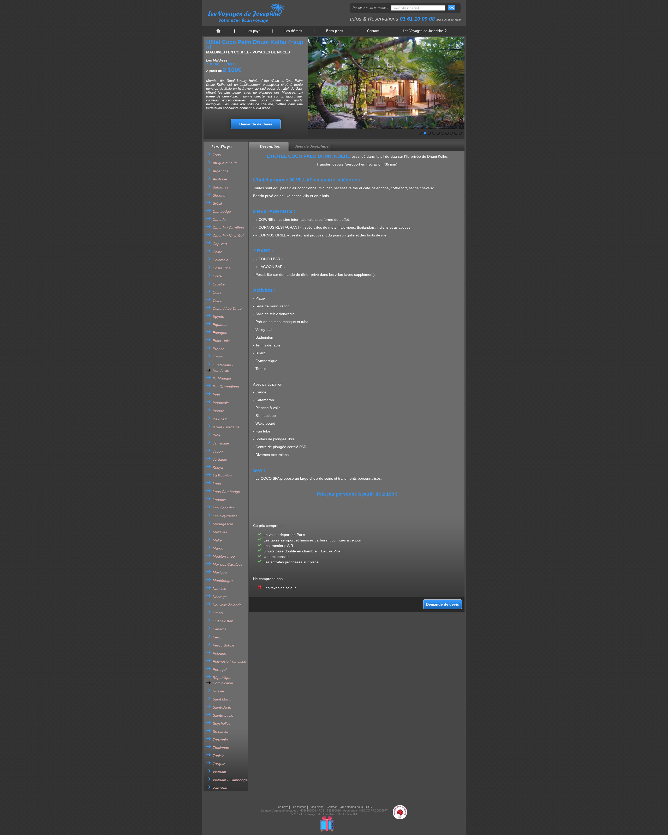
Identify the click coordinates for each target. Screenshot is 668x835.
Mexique (220, 572)
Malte (217, 540)
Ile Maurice (222, 378)
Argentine (221, 171)
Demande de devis (255, 124)
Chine (217, 252)
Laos (217, 484)
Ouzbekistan (223, 621)
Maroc (218, 548)
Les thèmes (293, 31)
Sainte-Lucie (223, 715)
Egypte (218, 316)
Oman (218, 613)
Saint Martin (222, 699)
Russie (218, 691)
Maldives (220, 532)
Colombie (220, 260)
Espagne (220, 333)
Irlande (218, 411)
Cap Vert (220, 244)
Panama (219, 629)
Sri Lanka (220, 731)
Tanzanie (220, 740)
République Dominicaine (223, 680)
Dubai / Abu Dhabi (227, 308)
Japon (218, 451)
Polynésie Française (229, 661)
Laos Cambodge (226, 492)
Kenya (218, 467)
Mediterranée (224, 556)
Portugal (219, 669)
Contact (373, 31)
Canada (219, 219)
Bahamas (220, 187)
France (218, 349)
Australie (220, 179)
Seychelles (221, 723)
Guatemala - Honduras (223, 368)
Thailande (221, 748)
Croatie (219, 284)
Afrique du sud (225, 163)
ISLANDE (220, 419)
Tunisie (218, 756)
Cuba (217, 292)
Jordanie (220, 459)
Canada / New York (228, 236)
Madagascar (223, 524)
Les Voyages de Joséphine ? (424, 31)
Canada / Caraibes (228, 227)
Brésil (217, 203)
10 (460, 133)
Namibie (219, 589)
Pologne (219, 653)
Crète (217, 276)
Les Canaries (224, 508)
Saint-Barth (222, 707)
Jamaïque (221, 443)
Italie (216, 435)
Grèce (218, 357)
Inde (216, 395)
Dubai (217, 300)
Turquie (219, 764)
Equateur (220, 324)
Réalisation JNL (348, 814)
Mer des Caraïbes (227, 564)
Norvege (220, 597)
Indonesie (221, 403)
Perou (218, 637)
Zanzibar (220, 788)
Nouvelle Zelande (227, 605)
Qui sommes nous (351, 806)
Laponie (219, 500)
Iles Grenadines (226, 387)
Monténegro (223, 580)
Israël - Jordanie (226, 427)
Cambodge (222, 211)
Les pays (253, 31)
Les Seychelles (225, 516)
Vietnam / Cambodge (230, 780)
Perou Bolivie (223, 645)
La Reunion (222, 475)
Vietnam (219, 772)
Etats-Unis (221, 341)
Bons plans (334, 31)
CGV (369, 806)
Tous (217, 155)
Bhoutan (219, 195)
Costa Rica (222, 268)
